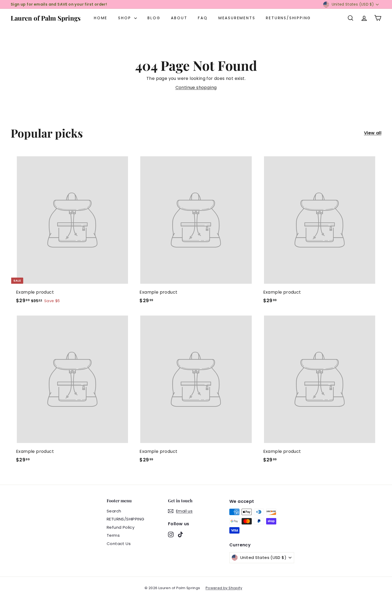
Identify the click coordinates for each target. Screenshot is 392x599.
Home (100, 18)
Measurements (236, 18)
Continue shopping (196, 87)
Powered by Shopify (224, 587)
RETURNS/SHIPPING (288, 18)
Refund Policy (120, 527)
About (179, 18)
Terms (113, 535)
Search (114, 511)
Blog (153, 18)
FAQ (202, 18)
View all (372, 133)
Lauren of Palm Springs (46, 17)
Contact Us (119, 543)
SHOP (125, 18)
